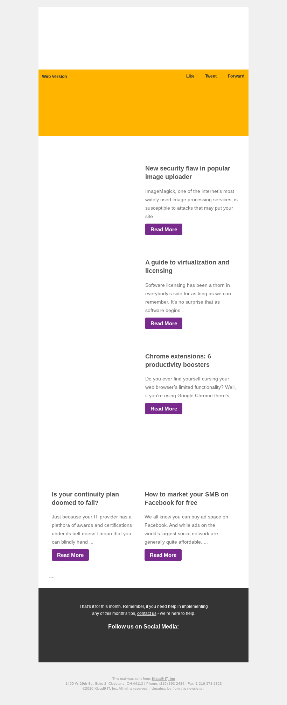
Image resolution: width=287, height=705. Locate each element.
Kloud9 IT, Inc (163, 679)
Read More (163, 229)
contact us (146, 613)
